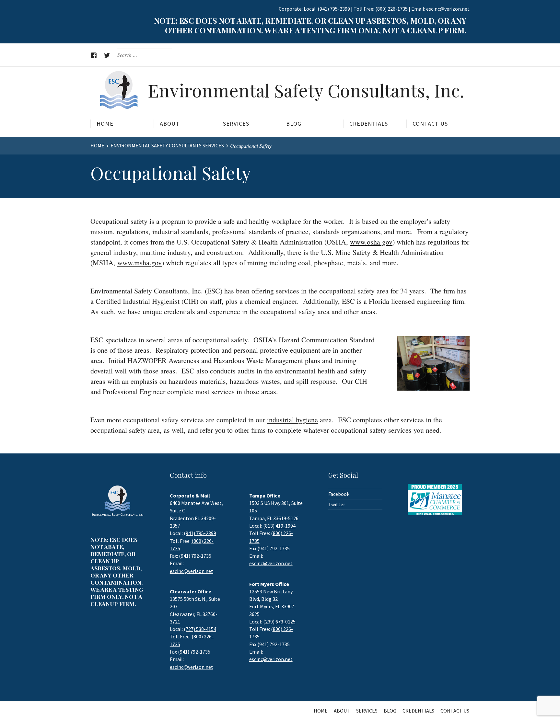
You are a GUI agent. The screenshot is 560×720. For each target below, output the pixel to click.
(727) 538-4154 (200, 629)
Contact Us (430, 123)
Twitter (336, 504)
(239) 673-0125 (279, 621)
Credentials (368, 123)
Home (105, 123)
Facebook (338, 494)
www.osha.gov (371, 241)
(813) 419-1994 (279, 525)
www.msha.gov (139, 262)
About (170, 123)
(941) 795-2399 (334, 9)
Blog (293, 123)
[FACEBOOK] (93, 55)
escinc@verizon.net (191, 571)
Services (236, 123)
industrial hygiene (292, 419)
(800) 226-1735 (391, 9)
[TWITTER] (107, 55)
